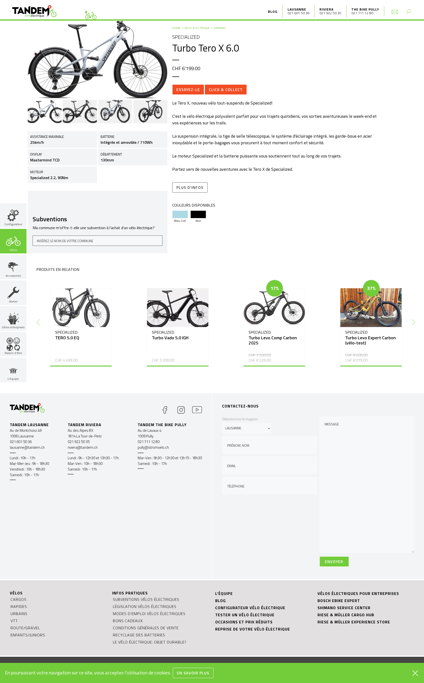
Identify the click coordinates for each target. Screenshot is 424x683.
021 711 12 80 (362, 12)
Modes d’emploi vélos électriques (149, 614)
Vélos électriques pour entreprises (358, 593)
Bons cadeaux (128, 621)
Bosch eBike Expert (339, 601)
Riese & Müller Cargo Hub (346, 615)
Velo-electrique (197, 28)
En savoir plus (193, 673)
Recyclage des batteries (139, 635)
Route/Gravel (25, 628)
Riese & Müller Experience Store (354, 622)
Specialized (186, 37)
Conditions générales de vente (146, 628)
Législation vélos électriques (144, 606)
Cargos (18, 599)
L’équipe (224, 593)
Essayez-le (188, 89)
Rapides (19, 606)
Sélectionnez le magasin (240, 418)
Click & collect (226, 89)
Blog (273, 11)
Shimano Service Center (344, 608)
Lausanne (297, 9)
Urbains (220, 28)
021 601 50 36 (298, 12)
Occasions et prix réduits (244, 622)
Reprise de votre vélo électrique (252, 629)
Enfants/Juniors (28, 635)
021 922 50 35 (330, 12)
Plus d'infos (189, 187)
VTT (14, 621)
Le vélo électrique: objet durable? (149, 642)
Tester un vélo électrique (245, 615)
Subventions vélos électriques (146, 599)
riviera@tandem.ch (83, 447)
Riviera (326, 9)
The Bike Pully (365, 9)
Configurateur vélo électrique (250, 608)
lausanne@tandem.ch (27, 447)
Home (176, 28)
